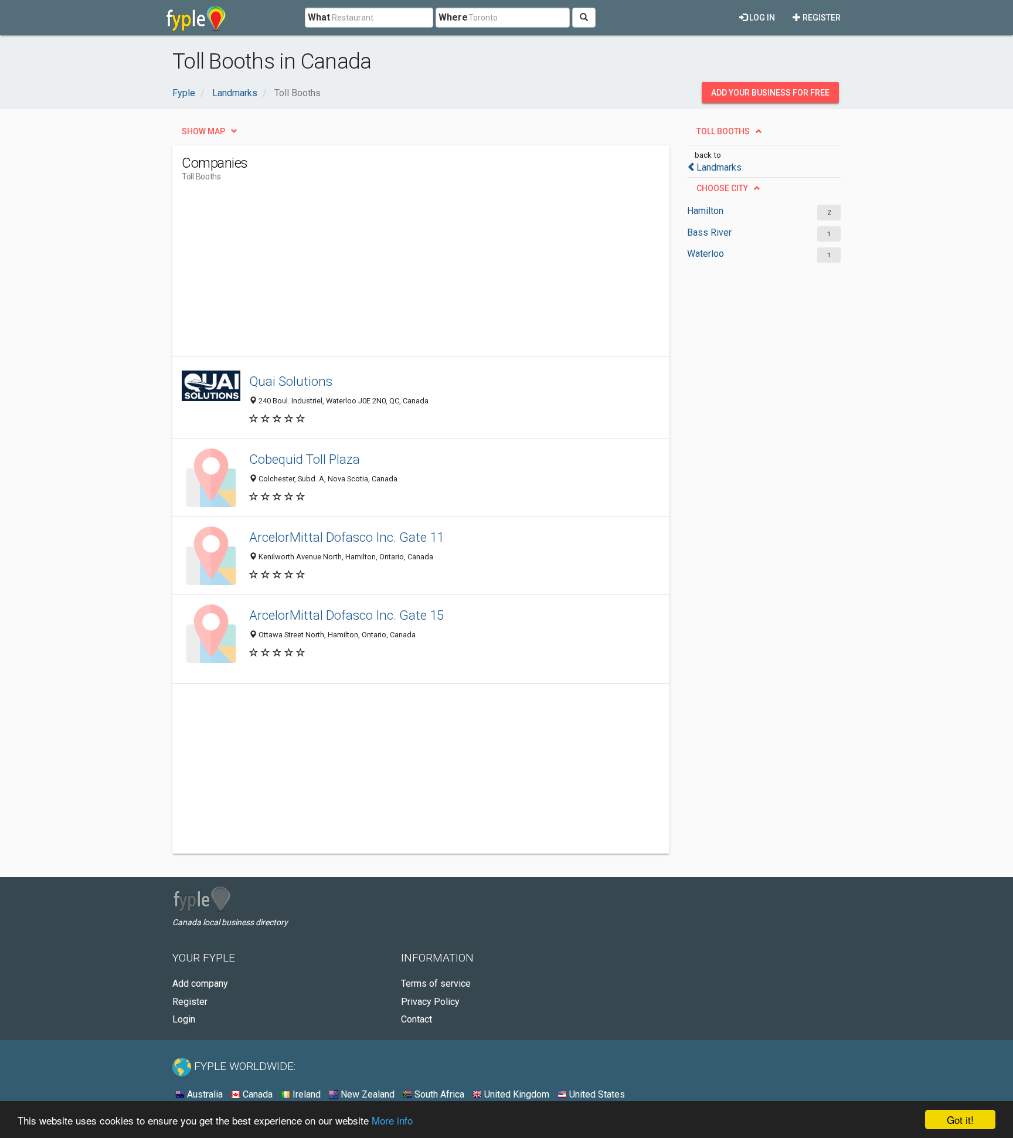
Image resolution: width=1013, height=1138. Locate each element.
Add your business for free (770, 92)
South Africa (438, 1094)
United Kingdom (515, 1094)
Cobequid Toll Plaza (304, 459)
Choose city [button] (722, 188)
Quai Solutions (290, 381)
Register (821, 17)
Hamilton (705, 210)
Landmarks (719, 167)
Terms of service (436, 983)
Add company (200, 983)
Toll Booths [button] (723, 131)
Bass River (709, 232)
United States (596, 1094)
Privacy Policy (430, 1001)
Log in (761, 17)
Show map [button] (203, 131)
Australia (204, 1094)
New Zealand (366, 1094)
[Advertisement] (395, 274)
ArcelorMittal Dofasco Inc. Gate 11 (346, 537)
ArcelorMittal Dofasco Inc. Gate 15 (346, 615)
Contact (416, 1019)
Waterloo (705, 253)
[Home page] (196, 17)
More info (392, 1120)
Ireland (305, 1094)
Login (183, 1019)
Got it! (960, 1119)
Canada (256, 1094)
